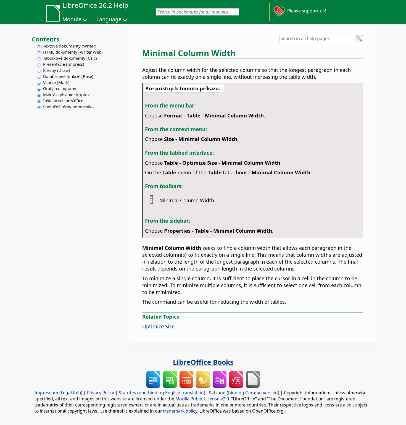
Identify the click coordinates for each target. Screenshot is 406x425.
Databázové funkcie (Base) (68, 76)
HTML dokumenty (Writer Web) (73, 52)
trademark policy (180, 411)
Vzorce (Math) (56, 82)
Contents (45, 39)
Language (109, 19)
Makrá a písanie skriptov (66, 94)
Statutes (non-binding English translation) (162, 393)
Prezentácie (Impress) (63, 64)
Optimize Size (158, 326)
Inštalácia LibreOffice (63, 100)
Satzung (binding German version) (244, 393)
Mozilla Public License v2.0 (202, 399)
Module (71, 19)
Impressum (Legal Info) (58, 393)
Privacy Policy (100, 393)
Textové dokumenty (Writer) (69, 46)
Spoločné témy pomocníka (68, 106)
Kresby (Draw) (56, 70)
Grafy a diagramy (59, 88)
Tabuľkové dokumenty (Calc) (70, 58)
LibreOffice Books (203, 362)
